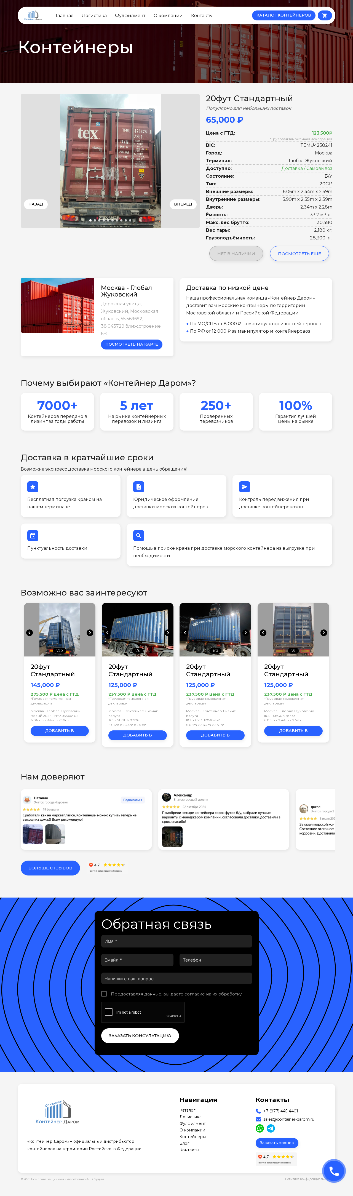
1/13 (215, 650)
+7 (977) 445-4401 (280, 1111)
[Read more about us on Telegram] (271, 1128)
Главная (65, 15)
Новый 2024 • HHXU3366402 (54, 716)
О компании (168, 15)
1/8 (137, 650)
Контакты (202, 15)
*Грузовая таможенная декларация (301, 139)
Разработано (85, 1179)
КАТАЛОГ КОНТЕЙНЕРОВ (283, 15)
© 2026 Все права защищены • (43, 1179)
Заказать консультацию (140, 1035)
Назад (35, 204)
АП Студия (95, 1179)
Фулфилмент (130, 15)
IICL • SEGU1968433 (280, 716)
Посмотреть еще (299, 253)
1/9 (293, 650)
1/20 (59, 650)
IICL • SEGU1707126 (123, 720)
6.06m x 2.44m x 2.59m (50, 720)
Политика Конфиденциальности (308, 1179)
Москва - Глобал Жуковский (56, 711)
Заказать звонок (277, 1142)
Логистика (94, 15)
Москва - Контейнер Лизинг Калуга (133, 713)
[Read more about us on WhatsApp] (260, 1128)
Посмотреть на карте (131, 344)
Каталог (187, 1110)
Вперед (183, 204)
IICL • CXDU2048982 (203, 720)
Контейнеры (193, 1137)
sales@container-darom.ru (288, 1119)
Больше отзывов (50, 868)
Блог (184, 1143)
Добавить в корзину (59, 732)
